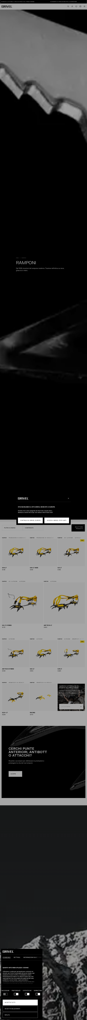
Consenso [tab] (7, 957)
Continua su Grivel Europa (30, 520)
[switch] (16, 994)
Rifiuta (7, 1015)
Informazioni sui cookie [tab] (32, 957)
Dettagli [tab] (17, 957)
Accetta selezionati (12, 1009)
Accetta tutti (10, 1002)
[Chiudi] (68, 498)
